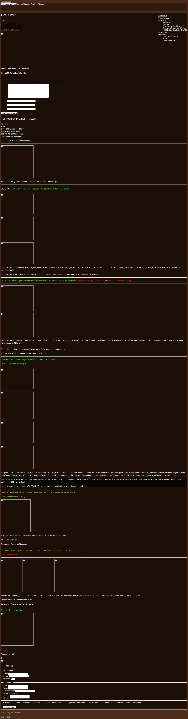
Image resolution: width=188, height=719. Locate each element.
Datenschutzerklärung (170, 36)
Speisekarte (167, 22)
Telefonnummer (9, 690)
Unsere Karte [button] (163, 20)
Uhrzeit (6, 676)
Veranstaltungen (164, 18)
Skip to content (6, 2)
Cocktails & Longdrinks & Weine (174, 28)
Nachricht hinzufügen (11, 693)
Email (3, 105)
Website (3, 109)
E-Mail (5, 688)
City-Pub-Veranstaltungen (10, 30)
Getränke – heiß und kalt (171, 26)
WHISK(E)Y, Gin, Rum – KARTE (175, 30)
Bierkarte (166, 24)
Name (3, 101)
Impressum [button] (162, 34)
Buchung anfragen (9, 707)
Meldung (6, 698)
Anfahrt (165, 38)
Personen (7, 678)
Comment (4, 97)
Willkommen (162, 15)
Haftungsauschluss (169, 40)
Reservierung (163, 32)
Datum (5, 673)
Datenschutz (6, 717)
